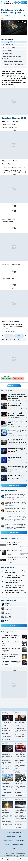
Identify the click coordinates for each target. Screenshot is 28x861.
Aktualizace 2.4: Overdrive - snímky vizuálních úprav (19, 794)
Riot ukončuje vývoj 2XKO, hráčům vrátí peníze (6, 794)
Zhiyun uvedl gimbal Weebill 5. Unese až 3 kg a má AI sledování (20, 810)
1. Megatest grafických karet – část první (12, 42)
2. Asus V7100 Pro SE (7, 44)
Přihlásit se (24, 2)
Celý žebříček (14, 625)
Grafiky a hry (14, 6)
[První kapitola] (2, 335)
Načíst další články (14, 485)
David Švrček (10, 471)
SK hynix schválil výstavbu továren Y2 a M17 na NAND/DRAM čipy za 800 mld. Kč (16, 440)
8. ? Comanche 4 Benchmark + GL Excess (12, 64)
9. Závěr (4, 67)
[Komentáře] (24, 16)
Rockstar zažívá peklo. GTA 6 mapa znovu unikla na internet (7, 738)
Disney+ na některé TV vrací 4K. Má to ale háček (16, 404)
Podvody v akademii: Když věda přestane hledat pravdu (6, 762)
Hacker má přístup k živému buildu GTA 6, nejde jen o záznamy (20, 754)
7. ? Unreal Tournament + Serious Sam (12, 61)
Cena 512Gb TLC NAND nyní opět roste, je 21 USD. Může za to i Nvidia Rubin (17, 396)
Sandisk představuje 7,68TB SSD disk (6, 767)
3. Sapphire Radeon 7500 (8, 47)
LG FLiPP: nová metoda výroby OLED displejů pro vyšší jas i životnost (17, 422)
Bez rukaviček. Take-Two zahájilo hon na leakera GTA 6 (20, 736)
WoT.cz (3, 645)
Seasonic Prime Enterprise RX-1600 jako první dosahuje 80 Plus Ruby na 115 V (17, 477)
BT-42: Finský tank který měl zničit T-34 (10, 642)
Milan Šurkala (10, 400)
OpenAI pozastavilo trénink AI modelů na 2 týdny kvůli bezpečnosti (16, 449)
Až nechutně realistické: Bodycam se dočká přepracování (20, 760)
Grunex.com (5, 638)
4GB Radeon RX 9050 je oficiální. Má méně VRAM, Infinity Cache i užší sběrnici (16, 413)
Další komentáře (14, 532)
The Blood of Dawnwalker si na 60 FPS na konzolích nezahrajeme (7, 731)
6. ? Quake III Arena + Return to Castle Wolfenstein (11, 57)
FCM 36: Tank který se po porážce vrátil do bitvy (20, 788)
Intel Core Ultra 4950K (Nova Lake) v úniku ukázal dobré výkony (16, 431)
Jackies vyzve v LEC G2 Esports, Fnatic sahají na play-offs (7, 788)
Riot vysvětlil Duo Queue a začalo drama (7, 782)
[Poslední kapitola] (25, 335)
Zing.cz (3, 651)
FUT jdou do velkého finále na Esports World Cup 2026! (10, 636)
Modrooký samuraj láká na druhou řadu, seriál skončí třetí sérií (20, 724)
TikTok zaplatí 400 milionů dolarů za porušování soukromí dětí (11, 662)
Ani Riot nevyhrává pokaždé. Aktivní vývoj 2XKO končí (20, 730)
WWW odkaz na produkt (8, 331)
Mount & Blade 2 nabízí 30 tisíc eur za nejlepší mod (11, 649)
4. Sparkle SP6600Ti (7, 50)
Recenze (7, 6)
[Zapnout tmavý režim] (18, 2)
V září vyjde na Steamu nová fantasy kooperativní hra (10, 655)
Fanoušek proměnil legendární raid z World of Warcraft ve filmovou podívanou (7, 824)
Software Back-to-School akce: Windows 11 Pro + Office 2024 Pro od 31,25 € (20, 818)
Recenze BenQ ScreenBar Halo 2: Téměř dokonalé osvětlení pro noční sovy (17, 468)
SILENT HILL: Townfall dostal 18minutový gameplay (20, 767)
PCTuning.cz (5, 664)
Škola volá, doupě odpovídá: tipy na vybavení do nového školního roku (19, 825)
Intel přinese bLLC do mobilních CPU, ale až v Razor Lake (16, 458)
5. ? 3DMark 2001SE (7, 53)
